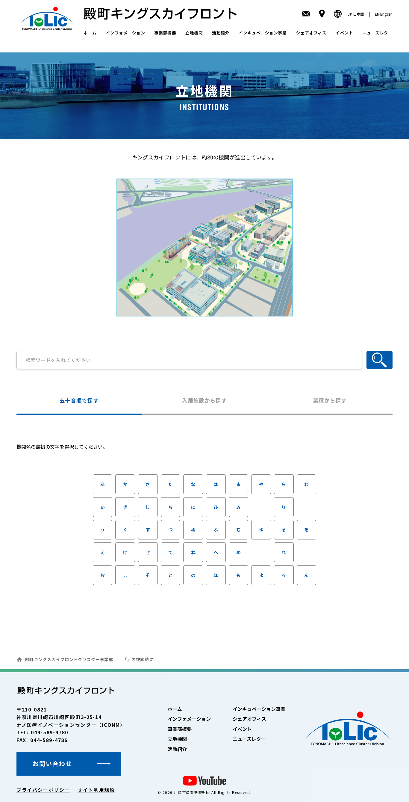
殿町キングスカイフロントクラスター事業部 (69, 659)
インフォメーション (125, 33)
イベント (344, 33)
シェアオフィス (311, 33)
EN (384, 13)
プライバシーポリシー (43, 789)
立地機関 (194, 33)
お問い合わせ (52, 763)
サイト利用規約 (96, 789)
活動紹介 (220, 33)
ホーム (90, 33)
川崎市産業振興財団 (192, 792)
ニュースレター (378, 33)
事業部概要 (165, 33)
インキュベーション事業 (263, 33)
